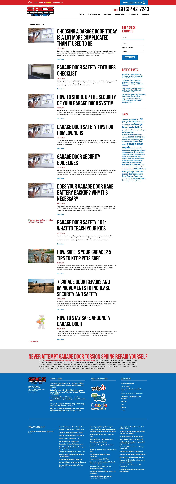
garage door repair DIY (136, 148)
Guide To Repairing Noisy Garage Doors (72, 427)
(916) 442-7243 (131, 9)
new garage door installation (133, 172)
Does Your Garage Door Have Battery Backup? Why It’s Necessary (85, 192)
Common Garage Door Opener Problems (132, 454)
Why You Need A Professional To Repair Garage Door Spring (102, 463)
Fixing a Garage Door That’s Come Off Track (102, 435)
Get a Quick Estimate (134, 2)
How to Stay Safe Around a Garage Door (83, 320)
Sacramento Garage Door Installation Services (102, 445)
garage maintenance (132, 160)
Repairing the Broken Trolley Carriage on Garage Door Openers (72, 448)
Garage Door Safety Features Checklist (86, 70)
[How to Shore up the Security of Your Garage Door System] (41, 101)
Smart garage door (127, 181)
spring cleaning (136, 181)
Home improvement (131, 164)
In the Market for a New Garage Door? (102, 439)
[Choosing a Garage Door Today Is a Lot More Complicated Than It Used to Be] (41, 35)
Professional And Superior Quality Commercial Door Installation (101, 477)
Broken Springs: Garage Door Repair (101, 427)
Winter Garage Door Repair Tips (69, 438)
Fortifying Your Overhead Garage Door (71, 429)
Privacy (123, 410)
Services (107, 14)
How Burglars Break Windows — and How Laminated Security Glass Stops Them (133, 90)
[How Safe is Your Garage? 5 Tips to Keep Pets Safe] (41, 256)
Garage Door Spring (127, 156)
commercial (125, 119)
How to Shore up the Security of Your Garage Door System (86, 100)
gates (132, 162)
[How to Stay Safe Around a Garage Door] (41, 322)
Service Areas (125, 386)
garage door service (140, 154)
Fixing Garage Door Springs (98, 442)
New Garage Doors (130, 176)
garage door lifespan (140, 130)
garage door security (128, 154)
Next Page (33, 341)
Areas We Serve (94, 14)
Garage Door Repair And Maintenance (71, 444)
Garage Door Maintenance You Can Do (71, 435)
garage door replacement (130, 150)
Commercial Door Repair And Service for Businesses (103, 472)
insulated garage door (128, 169)
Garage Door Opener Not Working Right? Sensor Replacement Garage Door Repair (103, 430)
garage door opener (136, 137)
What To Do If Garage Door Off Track (131, 439)
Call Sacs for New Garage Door (69, 441)
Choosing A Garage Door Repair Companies (100, 455)
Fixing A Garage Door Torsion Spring (131, 436)
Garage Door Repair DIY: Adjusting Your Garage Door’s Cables (133, 95)
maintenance (140, 169)
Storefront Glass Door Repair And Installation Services (100, 467)
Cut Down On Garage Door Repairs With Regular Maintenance (132, 443)
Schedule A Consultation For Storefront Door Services (132, 470)
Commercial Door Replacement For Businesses (131, 465)
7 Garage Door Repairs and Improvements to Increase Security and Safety (83, 287)
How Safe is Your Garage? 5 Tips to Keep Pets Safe (84, 255)
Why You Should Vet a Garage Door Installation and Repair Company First (132, 100)
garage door (129, 125)
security (142, 178)
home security (134, 166)
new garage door (131, 171)
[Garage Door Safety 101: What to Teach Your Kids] (41, 221)
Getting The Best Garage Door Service (132, 457)
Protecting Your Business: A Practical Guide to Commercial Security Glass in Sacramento (132, 76)
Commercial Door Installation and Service (72, 462)
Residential (119, 14)
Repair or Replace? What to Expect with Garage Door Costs (132, 461)
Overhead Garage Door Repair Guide (131, 451)
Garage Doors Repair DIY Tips (99, 459)
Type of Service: (127, 48)
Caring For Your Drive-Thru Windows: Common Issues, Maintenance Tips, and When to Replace (132, 83)
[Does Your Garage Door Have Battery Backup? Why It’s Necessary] (41, 190)
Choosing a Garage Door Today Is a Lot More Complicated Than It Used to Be (87, 37)
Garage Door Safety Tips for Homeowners (85, 129)
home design (137, 162)
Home (82, 14)
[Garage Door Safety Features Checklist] (41, 71)
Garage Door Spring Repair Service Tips (72, 451)
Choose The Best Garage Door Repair (71, 432)
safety (135, 179)
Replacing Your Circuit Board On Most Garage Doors (132, 427)
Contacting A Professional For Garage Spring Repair (132, 447)
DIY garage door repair (132, 120)
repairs (131, 179)
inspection (140, 166)
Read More (60, 59)
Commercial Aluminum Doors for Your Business (71, 466)
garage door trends (133, 158)
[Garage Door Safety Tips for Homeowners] (41, 131)
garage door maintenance (128, 133)
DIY (138, 119)
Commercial (133, 14)
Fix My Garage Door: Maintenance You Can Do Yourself (71, 455)
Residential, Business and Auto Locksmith (131, 397)
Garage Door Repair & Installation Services (131, 390)
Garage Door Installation (132, 126)
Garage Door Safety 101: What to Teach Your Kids (81, 225)
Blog (122, 404)
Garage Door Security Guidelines (78, 159)
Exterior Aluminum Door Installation (70, 459)
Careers (123, 407)
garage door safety (135, 152)
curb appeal (132, 119)
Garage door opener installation (130, 139)
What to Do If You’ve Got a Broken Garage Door (103, 450)
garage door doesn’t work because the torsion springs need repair (70, 360)
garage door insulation (128, 130)
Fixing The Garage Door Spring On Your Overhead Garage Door (132, 432)
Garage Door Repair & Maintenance (132, 393)
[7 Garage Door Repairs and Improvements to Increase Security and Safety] (41, 286)
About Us (145, 14)
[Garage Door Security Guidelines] (41, 161)
